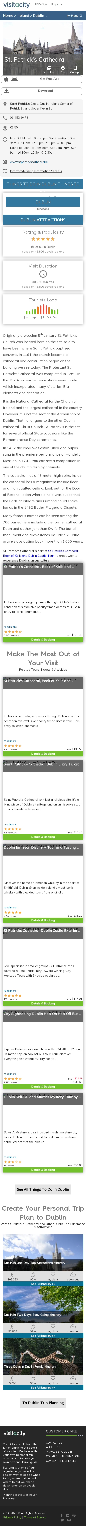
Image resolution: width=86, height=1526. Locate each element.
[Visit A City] (14, 1433)
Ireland (23, 15)
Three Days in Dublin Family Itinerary (30, 1366)
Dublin (39, 15)
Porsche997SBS (74, 24)
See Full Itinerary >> (43, 1283)
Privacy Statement (59, 1451)
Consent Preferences (61, 1460)
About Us (52, 1447)
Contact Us (54, 1442)
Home (8, 15)
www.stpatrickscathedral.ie (29, 162)
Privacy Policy (12, 1517)
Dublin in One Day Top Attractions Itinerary (34, 1263)
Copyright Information (62, 1456)
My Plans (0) (74, 15)
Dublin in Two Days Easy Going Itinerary (32, 1315)
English (56, 4)
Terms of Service (35, 1517)
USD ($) (40, 4)
